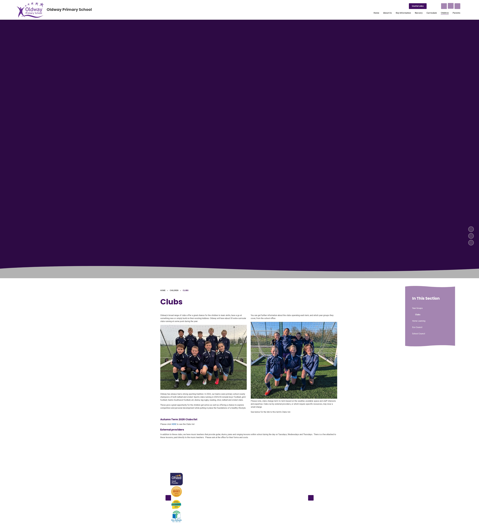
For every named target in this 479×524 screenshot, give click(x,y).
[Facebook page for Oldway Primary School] (430, 6)
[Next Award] (311, 498)
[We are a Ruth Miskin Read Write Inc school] (176, 504)
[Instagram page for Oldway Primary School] (437, 6)
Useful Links (418, 6)
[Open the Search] (444, 6)
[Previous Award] (168, 498)
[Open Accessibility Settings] (457, 6)
